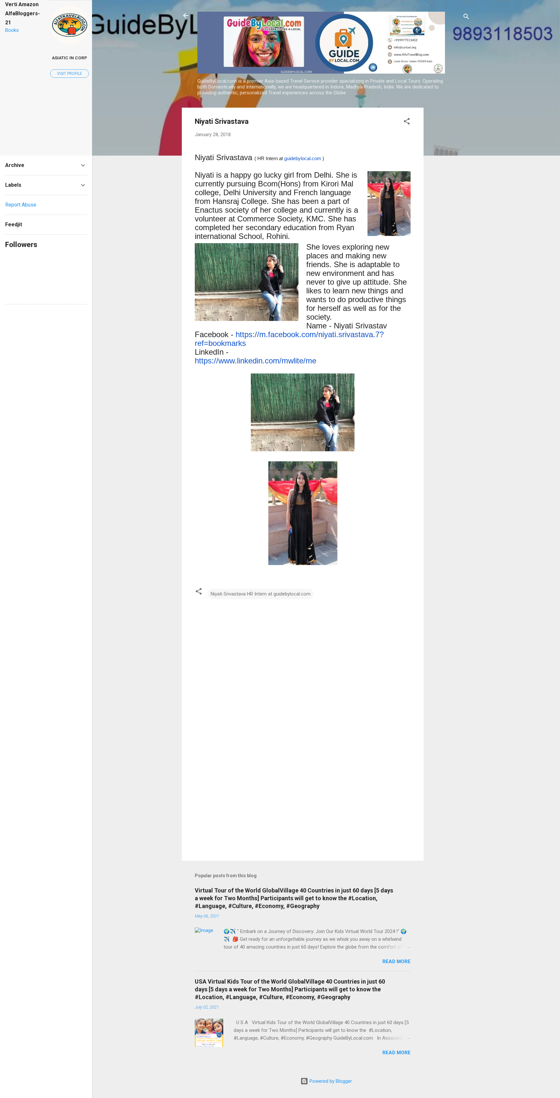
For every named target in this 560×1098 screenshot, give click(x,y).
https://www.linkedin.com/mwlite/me (255, 360)
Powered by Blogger (330, 1081)
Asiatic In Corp (69, 57)
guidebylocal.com (302, 158)
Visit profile (69, 73)
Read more (396, 961)
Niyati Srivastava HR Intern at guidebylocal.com (260, 594)
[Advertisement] (449, 205)
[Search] (466, 18)
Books (12, 30)
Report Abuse (20, 205)
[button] (407, 122)
